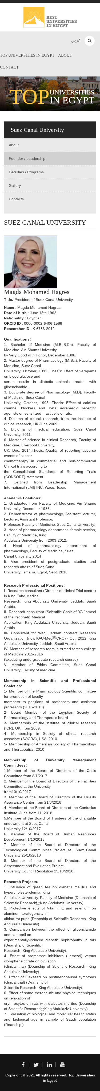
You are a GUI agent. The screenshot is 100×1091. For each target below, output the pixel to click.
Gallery (15, 185)
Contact (9, 67)
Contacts (16, 199)
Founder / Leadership (27, 158)
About (65, 55)
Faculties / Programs (26, 172)
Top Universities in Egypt (27, 55)
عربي (76, 40)
